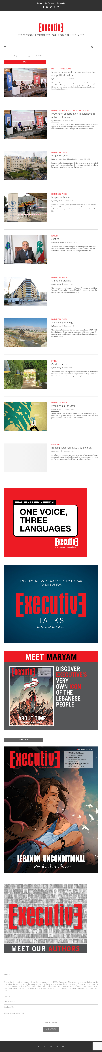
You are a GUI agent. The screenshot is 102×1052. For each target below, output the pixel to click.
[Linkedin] (54, 7)
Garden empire (59, 364)
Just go (55, 239)
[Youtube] (58, 7)
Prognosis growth (60, 155)
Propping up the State (63, 405)
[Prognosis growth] (25, 165)
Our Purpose (49, 3)
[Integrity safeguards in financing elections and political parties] (25, 82)
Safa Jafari (56, 451)
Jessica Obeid (57, 120)
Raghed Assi (57, 326)
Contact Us (61, 3)
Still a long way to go (62, 322)
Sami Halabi (57, 409)
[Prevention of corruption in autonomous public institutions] (25, 124)
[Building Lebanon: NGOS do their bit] (25, 457)
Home (6, 56)
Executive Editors (58, 242)
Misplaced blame (60, 197)
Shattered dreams (61, 280)
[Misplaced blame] (25, 207)
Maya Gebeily (72, 159)
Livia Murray (57, 284)
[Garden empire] (25, 374)
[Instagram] (51, 7)
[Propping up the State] (25, 416)
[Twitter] (47, 7)
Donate (39, 3)
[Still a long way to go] (25, 332)
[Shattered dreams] (25, 291)
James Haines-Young (60, 159)
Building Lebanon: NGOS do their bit (71, 447)
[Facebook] (43, 7)
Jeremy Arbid (57, 201)
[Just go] (25, 249)
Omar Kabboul (57, 79)
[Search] (92, 47)
